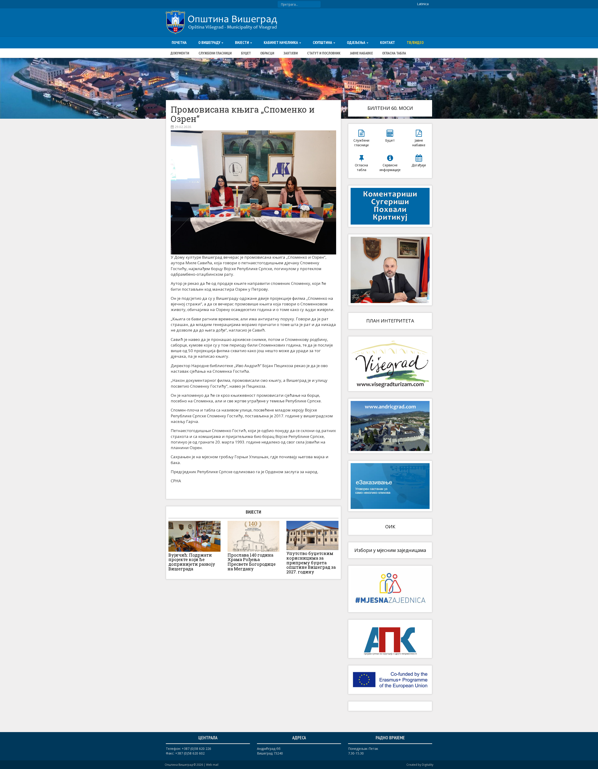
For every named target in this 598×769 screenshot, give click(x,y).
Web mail (212, 765)
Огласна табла (394, 53)
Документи (180, 53)
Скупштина (323, 42)
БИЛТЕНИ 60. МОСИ (390, 108)
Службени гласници (215, 53)
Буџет (246, 53)
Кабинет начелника (281, 42)
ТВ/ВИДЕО (415, 42)
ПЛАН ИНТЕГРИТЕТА (390, 321)
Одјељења (356, 42)
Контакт (387, 42)
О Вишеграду (209, 42)
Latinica (423, 4)
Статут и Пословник (324, 53)
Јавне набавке (361, 53)
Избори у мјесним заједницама (390, 550)
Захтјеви (291, 53)
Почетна (179, 42)
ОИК (390, 526)
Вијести (242, 42)
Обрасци (267, 53)
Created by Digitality (419, 765)
